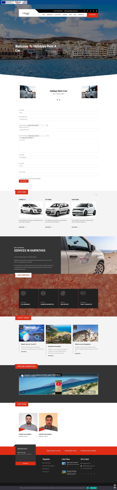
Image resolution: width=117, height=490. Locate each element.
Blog (75, 14)
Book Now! (92, 14)
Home (43, 14)
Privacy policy (93, 487)
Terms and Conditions (49, 466)
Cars (70, 14)
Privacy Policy (47, 463)
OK (87, 487)
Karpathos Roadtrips (54, 346)
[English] (115, 485)
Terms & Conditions (36, 178)
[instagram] (90, 11)
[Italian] (115, 487)
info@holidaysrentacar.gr (72, 11)
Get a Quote (58, 14)
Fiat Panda (48, 199)
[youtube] (96, 11)
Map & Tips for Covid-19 (28, 344)
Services (65, 14)
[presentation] (94, 194)
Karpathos (49, 14)
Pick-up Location (23, 125)
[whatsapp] (84, 11)
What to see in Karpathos (83, 344)
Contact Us (81, 14)
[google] (93, 11)
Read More (21, 227)
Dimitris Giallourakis (45, 434)
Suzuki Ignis (75, 199)
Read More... (24, 351)
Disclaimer (46, 468)
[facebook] (87, 11)
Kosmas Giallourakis (25, 434)
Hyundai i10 (22, 199)
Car (20, 137)
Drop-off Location (23, 135)
